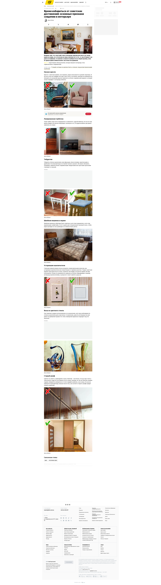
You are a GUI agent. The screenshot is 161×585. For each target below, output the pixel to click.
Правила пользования (83, 520)
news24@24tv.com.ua (49, 510)
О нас (80, 508)
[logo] (49, 2)
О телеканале (81, 514)
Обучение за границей (69, 554)
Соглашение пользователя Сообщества (97, 518)
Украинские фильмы (50, 548)
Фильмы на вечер (49, 549)
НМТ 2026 (66, 551)
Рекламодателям (82, 518)
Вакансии (107, 512)
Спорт (102, 544)
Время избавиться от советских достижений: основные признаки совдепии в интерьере (72, 6)
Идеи (45, 6)
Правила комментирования (97, 520)
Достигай (67, 2)
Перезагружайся (59, 2)
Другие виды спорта (105, 553)
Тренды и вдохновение (87, 549)
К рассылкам (69, 562)
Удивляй (81, 2)
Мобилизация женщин (87, 533)
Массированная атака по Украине (71, 537)
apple (89, 576)
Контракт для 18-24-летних (88, 535)
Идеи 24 (46, 62)
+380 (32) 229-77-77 (86, 569)
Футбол (102, 548)
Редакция (81, 510)
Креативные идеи (50, 6)
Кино (47, 544)
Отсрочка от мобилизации (87, 537)
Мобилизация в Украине (88, 528)
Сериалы (48, 553)
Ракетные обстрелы (68, 530)
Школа (65, 549)
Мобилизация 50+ (86, 532)
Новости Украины (49, 532)
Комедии (48, 551)
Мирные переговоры (68, 533)
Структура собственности (110, 514)
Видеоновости (49, 535)
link (61, 518)
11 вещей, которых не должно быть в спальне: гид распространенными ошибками (68, 68)
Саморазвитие (67, 552)
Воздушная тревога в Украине (70, 535)
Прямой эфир (49, 533)
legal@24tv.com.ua (93, 570)
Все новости (49, 528)
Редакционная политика (83, 512)
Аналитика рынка (86, 546)
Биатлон (102, 551)
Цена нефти (103, 530)
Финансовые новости (105, 533)
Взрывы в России (67, 538)
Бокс (102, 546)
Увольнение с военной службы (88, 530)
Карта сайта (107, 518)
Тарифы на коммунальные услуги (108, 535)
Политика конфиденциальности (96, 508)
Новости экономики (105, 528)
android (82, 576)
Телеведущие (81, 516)
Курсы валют (103, 532)
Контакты (107, 510)
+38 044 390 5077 (64, 510)
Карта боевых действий (69, 532)
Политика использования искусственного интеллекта (97, 511)
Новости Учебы (68, 544)
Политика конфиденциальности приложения (96, 515)
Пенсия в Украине (104, 538)
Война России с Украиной (70, 528)
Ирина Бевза (51, 20)
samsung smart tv (103, 576)
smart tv (96, 576)
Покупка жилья (85, 548)
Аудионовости (49, 537)
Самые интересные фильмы (52, 546)
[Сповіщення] (111, 2)
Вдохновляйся (74, 2)
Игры (106, 520)
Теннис (102, 549)
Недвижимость (86, 544)
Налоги (102, 537)
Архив (106, 516)
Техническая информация (110, 508)
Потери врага (67, 540)
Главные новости (49, 530)
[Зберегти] (87, 25)
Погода (47, 538)
